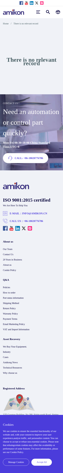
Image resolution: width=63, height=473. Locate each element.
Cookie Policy (9, 270)
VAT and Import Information (16, 329)
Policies (6, 287)
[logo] (16, 188)
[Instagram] (42, 3)
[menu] (38, 12)
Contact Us (8, 254)
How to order (9, 292)
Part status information (13, 298)
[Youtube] (26, 3)
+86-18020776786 (33, 221)
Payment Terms (10, 319)
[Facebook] (21, 3)
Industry (7, 352)
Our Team (7, 249)
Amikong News (10, 362)
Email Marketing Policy (14, 324)
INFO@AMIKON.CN (34, 213)
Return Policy (9, 308)
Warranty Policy (10, 313)
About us (7, 265)
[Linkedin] (31, 3)
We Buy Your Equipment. (15, 346)
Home (6, 23)
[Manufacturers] (58, 12)
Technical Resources (12, 367)
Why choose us (10, 373)
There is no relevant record (25, 23)
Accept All (42, 462)
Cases (5, 357)
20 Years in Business (12, 259)
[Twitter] (37, 3)
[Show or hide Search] (48, 12)
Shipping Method (11, 303)
